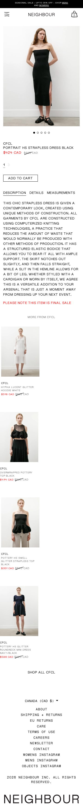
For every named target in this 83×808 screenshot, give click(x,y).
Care (41, 726)
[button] (34, 133)
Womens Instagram (41, 755)
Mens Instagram (41, 760)
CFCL (7, 143)
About (41, 709)
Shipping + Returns (41, 715)
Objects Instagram (41, 766)
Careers (41, 737)
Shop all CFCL (41, 672)
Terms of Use (41, 732)
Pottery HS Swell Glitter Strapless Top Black (17, 561)
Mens (65, 3)
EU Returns (41, 720)
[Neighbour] (41, 14)
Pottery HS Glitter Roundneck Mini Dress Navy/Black (15, 649)
